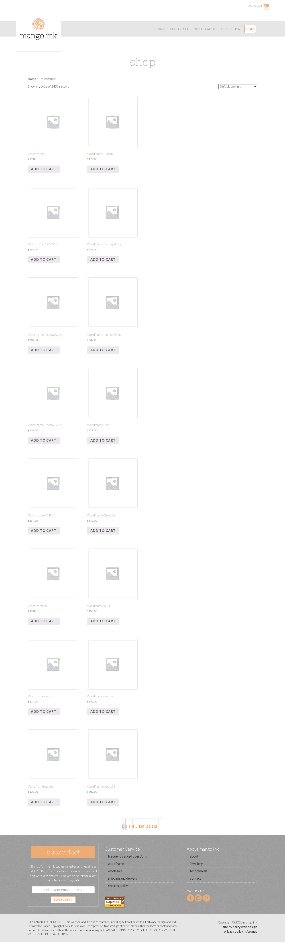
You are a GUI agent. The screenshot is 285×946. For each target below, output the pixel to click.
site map (251, 931)
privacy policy (233, 931)
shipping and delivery (122, 878)
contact (195, 878)
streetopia (230, 28)
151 (148, 826)
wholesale (115, 871)
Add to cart (43, 169)
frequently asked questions (127, 856)
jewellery (196, 864)
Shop (250, 28)
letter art (179, 28)
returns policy (118, 886)
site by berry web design (240, 927)
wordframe (116, 864)
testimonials (198, 871)
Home (32, 79)
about (194, 856)
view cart (255, 6)
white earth (204, 28)
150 (141, 826)
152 (154, 826)
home (160, 28)
